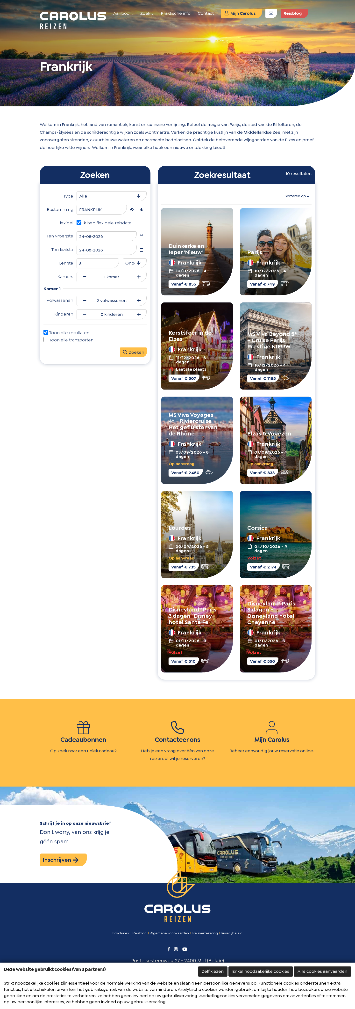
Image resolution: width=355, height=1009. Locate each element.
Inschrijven (57, 859)
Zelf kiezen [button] (213, 971)
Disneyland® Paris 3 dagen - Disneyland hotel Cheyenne (271, 613)
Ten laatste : (63, 249)
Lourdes (179, 527)
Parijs (254, 252)
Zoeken (136, 352)
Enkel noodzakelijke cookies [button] (260, 971)
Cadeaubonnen (83, 739)
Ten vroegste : (61, 236)
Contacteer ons (177, 739)
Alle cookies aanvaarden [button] (322, 971)
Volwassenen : (61, 300)
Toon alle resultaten (69, 333)
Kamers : (66, 277)
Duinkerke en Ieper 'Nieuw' (186, 249)
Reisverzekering (205, 933)
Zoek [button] (145, 13)
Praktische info (176, 13)
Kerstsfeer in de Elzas (189, 336)
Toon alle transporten (71, 340)
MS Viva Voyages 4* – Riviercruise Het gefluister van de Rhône (192, 424)
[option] (177, 53)
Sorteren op (295, 196)
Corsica (257, 527)
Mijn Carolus (242, 13)
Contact (206, 13)
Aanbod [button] (122, 13)
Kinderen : (64, 314)
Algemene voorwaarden (169, 933)
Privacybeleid (231, 933)
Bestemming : (61, 209)
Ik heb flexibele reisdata (107, 223)
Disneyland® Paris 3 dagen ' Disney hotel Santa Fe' (192, 616)
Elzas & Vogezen (269, 433)
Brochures (121, 933)
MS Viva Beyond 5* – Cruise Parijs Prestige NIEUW (272, 340)
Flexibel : (66, 223)
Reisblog (293, 13)
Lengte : (67, 263)
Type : (69, 196)
